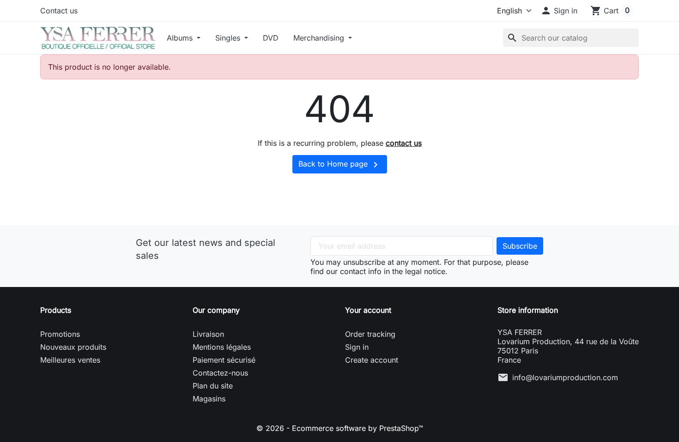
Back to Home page (339, 164)
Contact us (59, 10)
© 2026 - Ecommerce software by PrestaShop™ (339, 428)
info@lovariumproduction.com (565, 377)
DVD (271, 37)
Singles (228, 37)
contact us (404, 143)
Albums (181, 37)
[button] (559, 10)
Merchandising (319, 37)
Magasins (209, 398)
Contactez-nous (220, 372)
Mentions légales (222, 347)
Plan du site (213, 385)
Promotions (60, 334)
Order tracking (370, 334)
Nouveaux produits (73, 347)
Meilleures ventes (70, 359)
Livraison (208, 334)
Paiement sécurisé (224, 359)
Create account (371, 359)
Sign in (357, 347)
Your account (368, 310)
